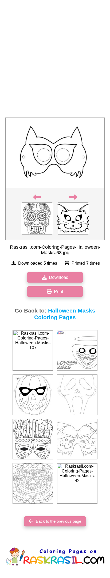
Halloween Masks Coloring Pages (64, 314)
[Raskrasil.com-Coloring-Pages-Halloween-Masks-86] (77, 439)
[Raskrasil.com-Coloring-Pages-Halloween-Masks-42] (77, 483)
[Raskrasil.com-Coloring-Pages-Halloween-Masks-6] (33, 439)
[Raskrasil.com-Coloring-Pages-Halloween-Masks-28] (77, 394)
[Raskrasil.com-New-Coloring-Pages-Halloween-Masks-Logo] (77, 350)
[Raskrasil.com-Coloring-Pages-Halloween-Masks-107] (33, 350)
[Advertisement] (55, 60)
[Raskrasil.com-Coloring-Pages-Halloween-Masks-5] (33, 394)
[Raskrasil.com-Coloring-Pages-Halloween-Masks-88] (33, 483)
